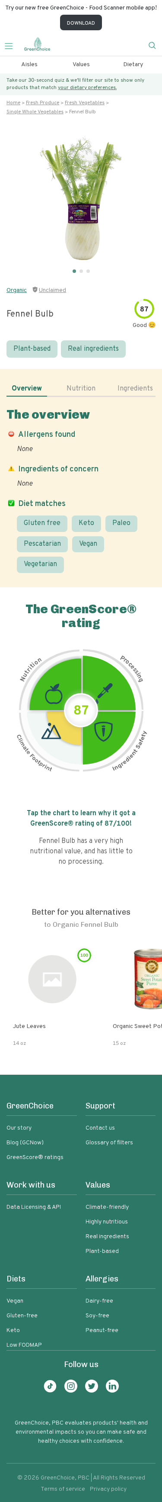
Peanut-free (102, 1330)
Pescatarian (42, 544)
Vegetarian (40, 564)
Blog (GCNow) (25, 1143)
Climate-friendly (107, 1207)
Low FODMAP (24, 1345)
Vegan (88, 544)
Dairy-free (99, 1301)
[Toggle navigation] (12, 45)
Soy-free (97, 1315)
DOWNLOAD (81, 23)
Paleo (121, 523)
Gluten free (42, 523)
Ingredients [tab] (135, 388)
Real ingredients (93, 349)
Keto (86, 523)
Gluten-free (22, 1315)
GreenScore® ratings (35, 1157)
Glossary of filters (109, 1143)
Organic (16, 290)
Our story (19, 1128)
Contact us (100, 1128)
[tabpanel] (81, 490)
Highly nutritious (107, 1222)
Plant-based (32, 349)
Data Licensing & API (33, 1207)
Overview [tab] (27, 388)
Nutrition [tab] (81, 388)
